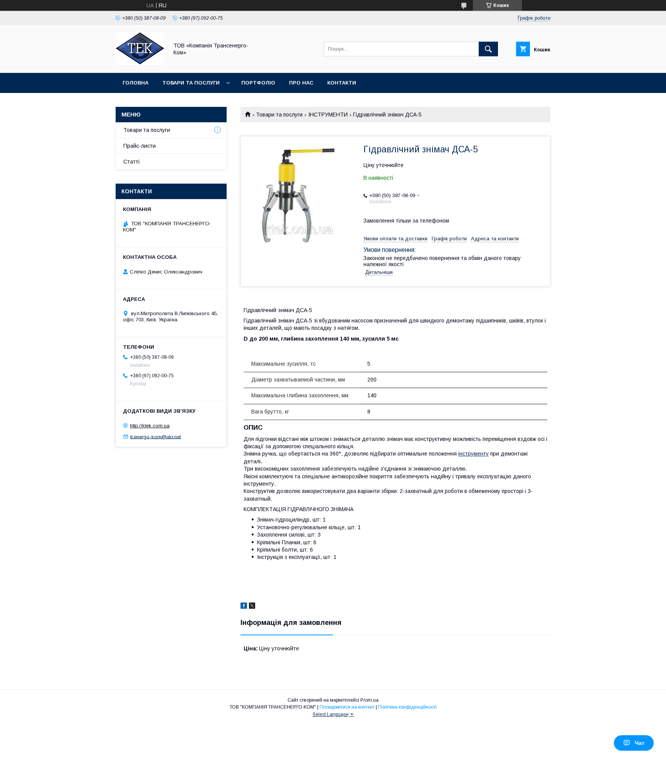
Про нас (301, 83)
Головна (135, 83)
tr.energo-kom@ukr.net (155, 436)
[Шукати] (488, 49)
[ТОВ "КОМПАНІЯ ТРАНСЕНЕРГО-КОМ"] (140, 63)
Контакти (341, 83)
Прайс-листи (139, 146)
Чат (639, 743)
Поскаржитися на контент (347, 707)
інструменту (473, 454)
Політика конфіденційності (407, 707)
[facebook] (243, 607)
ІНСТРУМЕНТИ (328, 114)
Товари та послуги (191, 83)
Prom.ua (369, 700)
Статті (131, 162)
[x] (252, 607)
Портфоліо (258, 83)
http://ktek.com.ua (150, 426)
